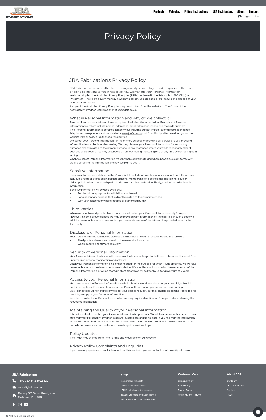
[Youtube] (26, 404)
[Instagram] (19, 404)
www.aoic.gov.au (127, 110)
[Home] (14, 395)
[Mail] (14, 387)
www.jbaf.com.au (132, 133)
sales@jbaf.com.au (180, 350)
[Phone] (14, 381)
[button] (174, 12)
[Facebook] (13, 404)
